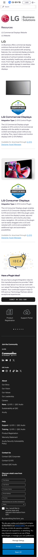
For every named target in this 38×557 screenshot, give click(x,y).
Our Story (5, 385)
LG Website (5, 36)
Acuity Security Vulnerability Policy (13, 442)
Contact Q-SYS (7, 460)
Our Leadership (8, 396)
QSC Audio (5, 368)
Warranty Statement (10, 437)
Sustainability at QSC (10, 408)
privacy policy (20, 526)
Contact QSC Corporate (11, 456)
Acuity (4, 412)
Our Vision (6, 388)
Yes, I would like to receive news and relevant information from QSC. (15, 511)
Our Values (6, 392)
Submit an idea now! (18, 299)
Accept (18, 546)
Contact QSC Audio (9, 464)
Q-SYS (4, 349)
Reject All (18, 552)
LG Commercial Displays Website (14, 32)
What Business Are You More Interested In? (13, 501)
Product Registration (10, 433)
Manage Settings (18, 540)
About (4, 381)
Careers (5, 400)
